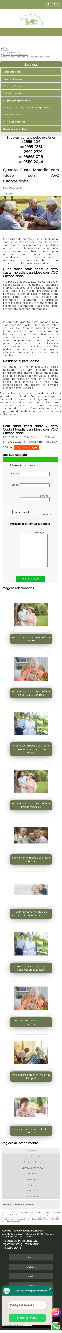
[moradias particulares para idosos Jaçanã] (31, 997)
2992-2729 (33, 151)
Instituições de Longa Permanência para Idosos (27, 107)
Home (31, 1257)
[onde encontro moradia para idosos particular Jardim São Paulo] (31, 888)
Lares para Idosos (12, 114)
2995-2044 (33, 141)
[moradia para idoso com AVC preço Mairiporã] (31, 1051)
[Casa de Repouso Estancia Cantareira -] (31, 18)
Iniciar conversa (27, 1317)
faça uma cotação (27, 447)
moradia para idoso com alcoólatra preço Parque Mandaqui (31, 693)
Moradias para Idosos (14, 121)
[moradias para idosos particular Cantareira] (31, 1106)
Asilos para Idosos (12, 71)
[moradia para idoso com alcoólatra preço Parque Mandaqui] (31, 668)
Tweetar (9, 193)
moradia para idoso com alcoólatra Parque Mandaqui (31, 805)
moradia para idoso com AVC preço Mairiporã (31, 1076)
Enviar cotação (30, 578)
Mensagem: (41, 532)
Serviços (31, 64)
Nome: (15, 473)
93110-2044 (33, 161)
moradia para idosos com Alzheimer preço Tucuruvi (31, 968)
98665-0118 (33, 156)
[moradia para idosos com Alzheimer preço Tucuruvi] (31, 943)
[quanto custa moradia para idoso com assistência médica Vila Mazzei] (31, 722)
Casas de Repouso (13, 79)
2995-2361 (33, 146)
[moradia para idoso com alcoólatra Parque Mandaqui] (31, 780)
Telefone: (44, 495)
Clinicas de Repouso (13, 86)
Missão (31, 1276)
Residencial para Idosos (15, 129)
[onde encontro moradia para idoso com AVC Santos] (31, 834)
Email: (16, 484)
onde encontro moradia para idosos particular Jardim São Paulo (31, 914)
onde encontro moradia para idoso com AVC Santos (31, 859)
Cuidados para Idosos (14, 93)
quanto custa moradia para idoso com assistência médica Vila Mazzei (31, 749)
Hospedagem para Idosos (16, 100)
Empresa (31, 1267)
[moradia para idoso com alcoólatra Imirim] (31, 613)
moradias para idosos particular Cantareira (31, 1131)
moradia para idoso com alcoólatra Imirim (31, 639)
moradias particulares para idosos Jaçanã (31, 1022)
